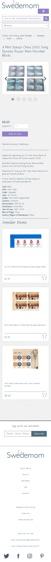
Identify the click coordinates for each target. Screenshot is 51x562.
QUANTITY (7, 126)
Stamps (40, 36)
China (19, 38)
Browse (8, 25)
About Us (25, 475)
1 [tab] (12, 99)
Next (45, 79)
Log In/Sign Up (25, 468)
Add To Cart (15, 133)
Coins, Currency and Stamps (17, 36)
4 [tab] (29, 99)
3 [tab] (24, 99)
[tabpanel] (25, 78)
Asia (8, 38)
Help (25, 487)
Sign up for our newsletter (25, 425)
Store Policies (25, 481)
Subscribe (39, 433)
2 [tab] (18, 99)
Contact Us (25, 493)
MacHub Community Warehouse (15, 144)
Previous (6, 79)
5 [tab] (35, 99)
